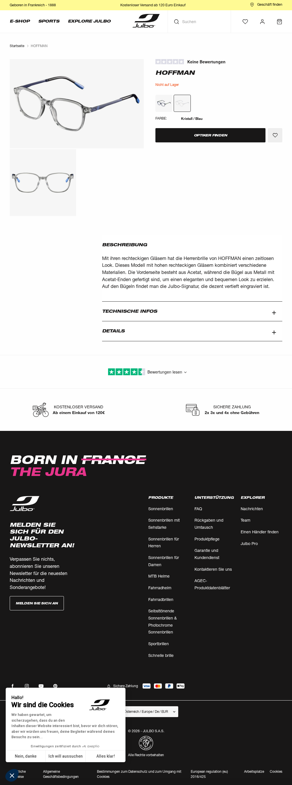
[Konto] (262, 21)
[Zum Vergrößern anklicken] (77, 103)
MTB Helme (159, 576)
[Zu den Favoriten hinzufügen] (275, 135)
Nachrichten (252, 508)
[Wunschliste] (245, 21)
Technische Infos (129, 311)
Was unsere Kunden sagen (219, 62)
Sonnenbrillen (160, 508)
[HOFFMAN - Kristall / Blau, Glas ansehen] (164, 103)
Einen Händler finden (260, 531)
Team (245, 520)
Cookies (276, 772)
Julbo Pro (249, 543)
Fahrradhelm (159, 587)
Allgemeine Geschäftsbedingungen (61, 774)
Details (113, 331)
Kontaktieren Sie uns (213, 569)
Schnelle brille (161, 655)
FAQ (198, 508)
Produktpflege (207, 538)
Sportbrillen (158, 643)
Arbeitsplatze (254, 771)
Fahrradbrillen (160, 599)
